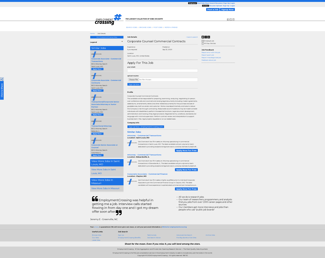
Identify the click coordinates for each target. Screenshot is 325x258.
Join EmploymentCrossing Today (106, 37)
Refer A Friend (171, 27)
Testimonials (151, 235)
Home (92, 33)
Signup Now (227, 9)
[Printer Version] (208, 37)
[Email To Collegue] (206, 37)
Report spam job (208, 55)
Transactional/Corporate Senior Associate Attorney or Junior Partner (105, 104)
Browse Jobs (145, 27)
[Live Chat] (203, 37)
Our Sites (95, 238)
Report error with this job (211, 52)
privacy (96, 227)
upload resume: (133, 76)
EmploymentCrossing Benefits (129, 238)
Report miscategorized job (211, 57)
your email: (131, 67)
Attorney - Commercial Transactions (144, 135)
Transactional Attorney (101, 126)
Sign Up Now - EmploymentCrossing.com (146, 127)
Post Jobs (157, 27)
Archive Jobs (210, 235)
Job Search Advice (153, 238)
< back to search (192, 37)
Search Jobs (131, 27)
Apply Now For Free (186, 150)
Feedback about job (209, 60)
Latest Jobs (96, 240)
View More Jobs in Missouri (105, 188)
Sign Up (121, 235)
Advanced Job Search (184, 235)
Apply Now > (97, 69)
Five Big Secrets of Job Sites (186, 238)
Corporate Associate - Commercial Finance (147, 174)
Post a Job (212, 9)
